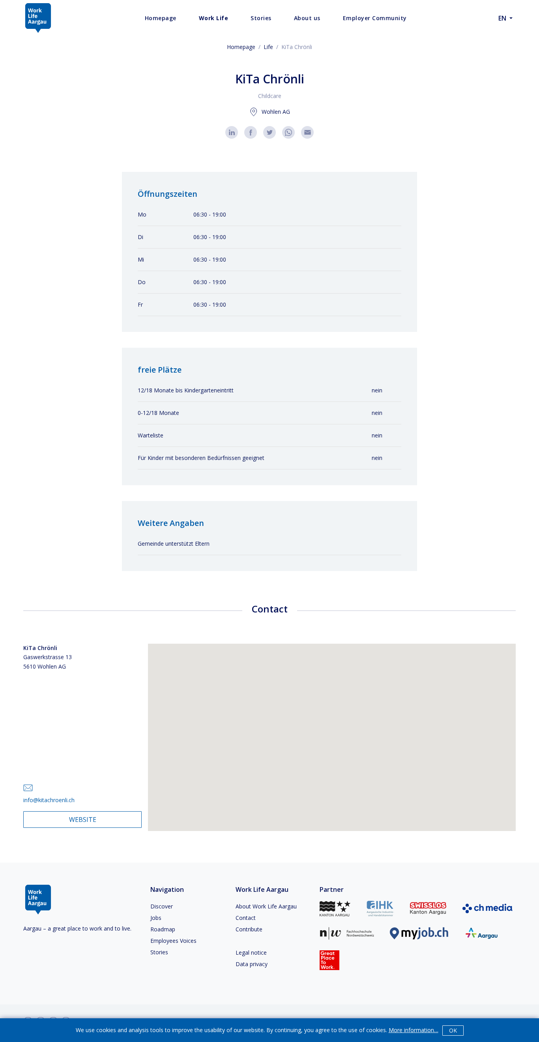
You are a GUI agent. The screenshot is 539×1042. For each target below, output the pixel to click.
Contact (246, 917)
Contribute (249, 929)
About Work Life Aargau (266, 906)
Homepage (241, 47)
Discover (161, 906)
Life (268, 47)
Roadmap (162, 929)
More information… (413, 1030)
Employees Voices (173, 940)
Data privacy (252, 964)
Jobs (155, 917)
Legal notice (251, 952)
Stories (159, 952)
